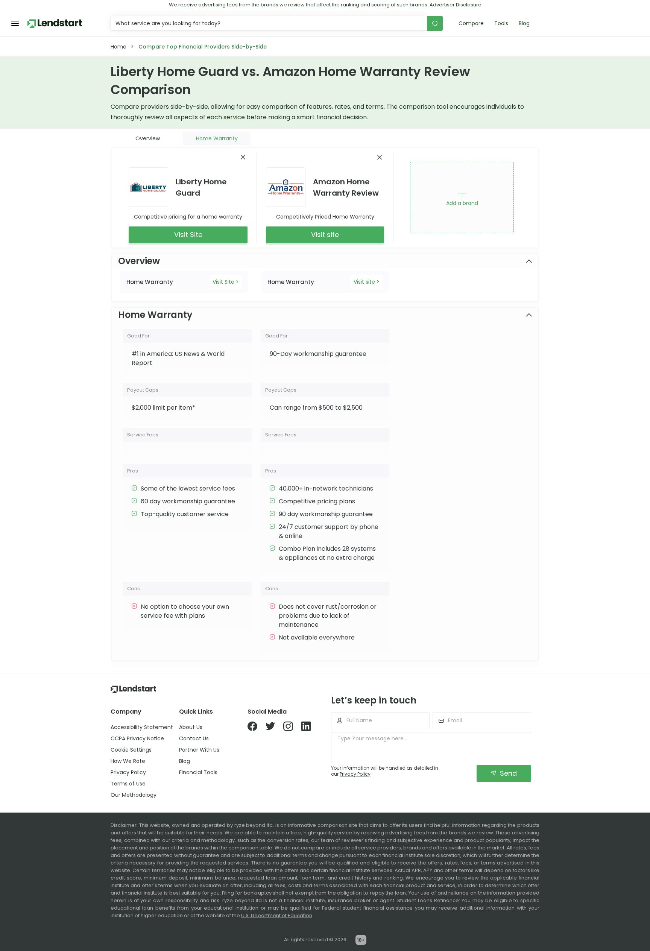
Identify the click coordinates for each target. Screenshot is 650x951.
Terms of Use (128, 783)
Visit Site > (226, 282)
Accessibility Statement (142, 727)
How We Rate (128, 761)
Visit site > (367, 282)
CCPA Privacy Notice (137, 738)
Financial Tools (198, 772)
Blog (524, 23)
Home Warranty (217, 138)
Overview (147, 138)
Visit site (325, 234)
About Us (190, 727)
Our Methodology (133, 795)
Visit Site (188, 234)
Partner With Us (199, 750)
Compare (471, 23)
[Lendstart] (54, 23)
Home (118, 46)
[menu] (15, 23)
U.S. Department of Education (276, 915)
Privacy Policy (128, 772)
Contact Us (194, 738)
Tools (501, 23)
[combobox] (270, 23)
